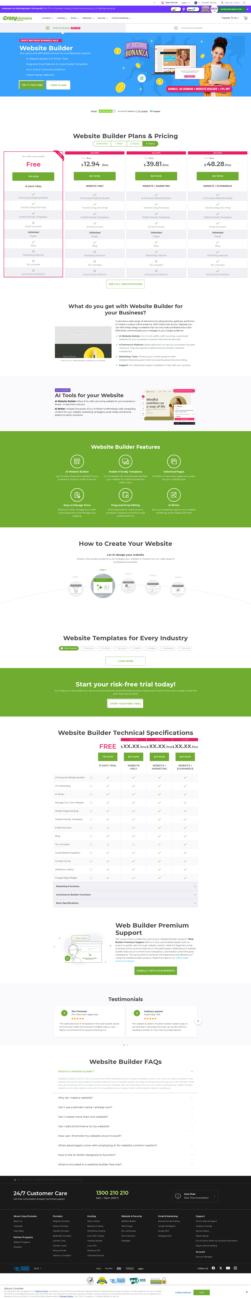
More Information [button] (231, 9)
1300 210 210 (171, 2)
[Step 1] (76, 587)
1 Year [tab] (118, 143)
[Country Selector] (195, 2)
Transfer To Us (229, 18)
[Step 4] (153, 585)
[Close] (247, 1292)
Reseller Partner (209, 2)
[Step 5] (178, 587)
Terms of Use (41, 1291)
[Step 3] (128, 584)
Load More (125, 661)
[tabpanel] (125, 214)
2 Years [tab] (134, 143)
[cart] (245, 18)
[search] (244, 2)
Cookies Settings (183, 1292)
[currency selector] (154, 2)
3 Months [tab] (102, 143)
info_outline (91, 777)
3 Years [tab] (150, 143)
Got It (201, 1292)
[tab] (123, 1044)
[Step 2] (103, 584)
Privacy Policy (66, 1296)
